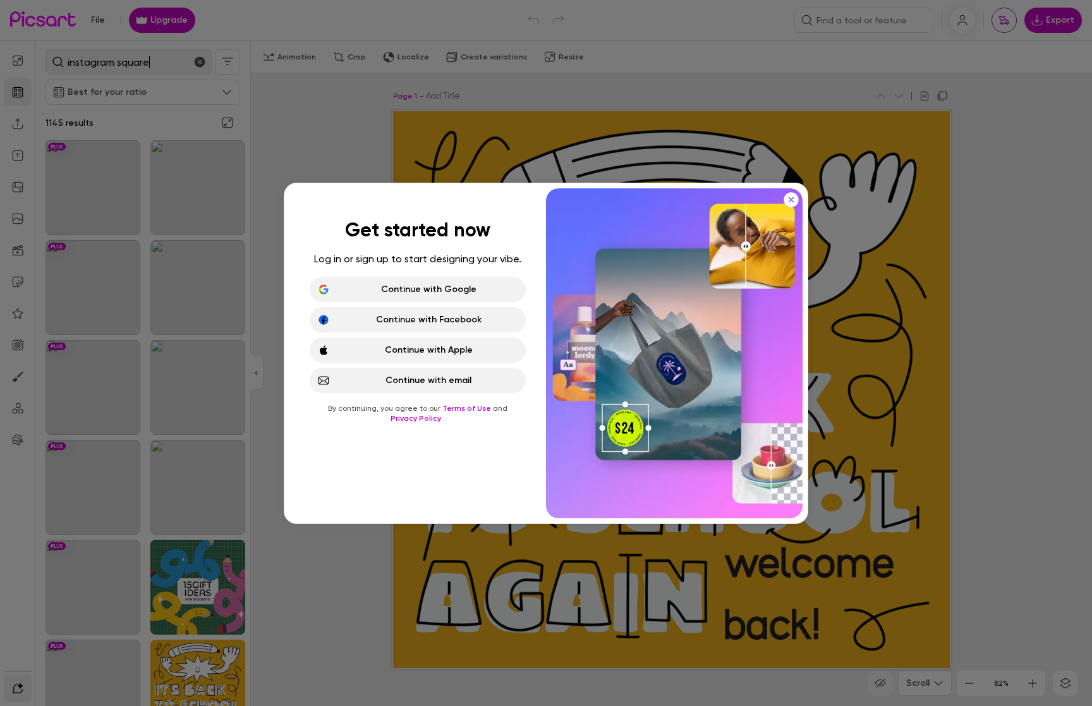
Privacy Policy (417, 418)
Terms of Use (467, 408)
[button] (546, 353)
